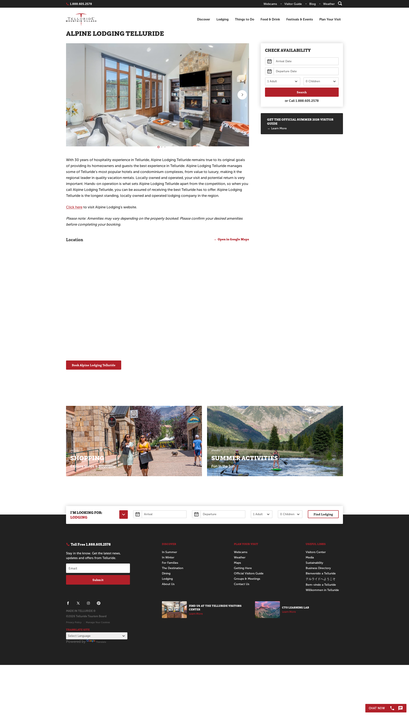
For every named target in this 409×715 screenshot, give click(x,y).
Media (310, 557)
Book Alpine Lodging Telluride (93, 365)
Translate (101, 642)
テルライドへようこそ (321, 579)
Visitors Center (316, 552)
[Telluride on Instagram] (88, 603)
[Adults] (282, 81)
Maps (237, 562)
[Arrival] (302, 61)
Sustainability (314, 562)
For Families (170, 562)
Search (302, 92)
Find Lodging (323, 514)
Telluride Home (81, 19)
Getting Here (243, 568)
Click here (74, 207)
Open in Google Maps (233, 239)
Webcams (240, 552)
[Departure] (302, 71)
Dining (166, 573)
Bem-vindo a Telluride (321, 584)
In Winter (168, 557)
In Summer (169, 552)
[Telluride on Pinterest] (99, 603)
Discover (203, 19)
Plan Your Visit (330, 19)
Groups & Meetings (247, 578)
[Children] (321, 81)
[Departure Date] (218, 514)
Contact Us (241, 584)
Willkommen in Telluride (322, 590)
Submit (98, 580)
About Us (168, 584)
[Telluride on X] (78, 603)
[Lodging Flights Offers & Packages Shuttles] (123, 514)
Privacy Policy (74, 622)
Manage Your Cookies (98, 622)
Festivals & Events (299, 19)
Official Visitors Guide (249, 573)
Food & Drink (270, 19)
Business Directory (318, 568)
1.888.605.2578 (307, 100)
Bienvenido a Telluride (321, 573)
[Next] (242, 94)
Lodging (222, 19)
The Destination (172, 568)
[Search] (340, 3)
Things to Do (244, 19)
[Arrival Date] (160, 514)
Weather (239, 557)
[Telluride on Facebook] (68, 603)
